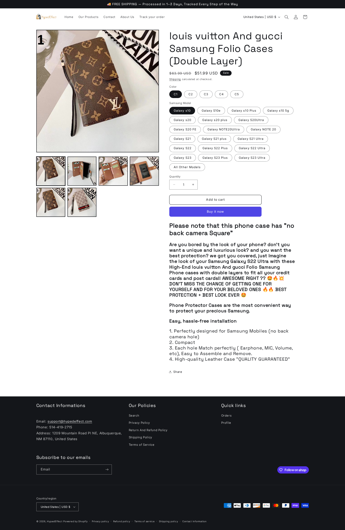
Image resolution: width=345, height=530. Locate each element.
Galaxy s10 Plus (244, 110)
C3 (206, 94)
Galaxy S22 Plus (215, 148)
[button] (286, 17)
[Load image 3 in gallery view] (113, 171)
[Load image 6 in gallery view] (82, 202)
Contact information (194, 521)
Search (134, 415)
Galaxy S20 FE (185, 129)
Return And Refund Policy (148, 430)
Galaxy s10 (182, 110)
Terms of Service (142, 445)
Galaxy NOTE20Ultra (223, 129)
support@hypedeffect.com (70, 421)
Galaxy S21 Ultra (251, 139)
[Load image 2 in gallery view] (82, 171)
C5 (237, 94)
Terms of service (144, 521)
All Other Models (187, 167)
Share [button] (177, 371)
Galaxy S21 (182, 139)
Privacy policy (100, 521)
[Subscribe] (106, 469)
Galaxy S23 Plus (215, 157)
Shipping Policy (140, 437)
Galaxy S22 (182, 148)
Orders (226, 415)
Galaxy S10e (211, 110)
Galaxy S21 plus (214, 139)
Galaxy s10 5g (278, 110)
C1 (175, 94)
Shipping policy (168, 521)
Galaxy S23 (182, 157)
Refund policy (121, 521)
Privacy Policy (139, 423)
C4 (221, 94)
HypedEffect (54, 521)
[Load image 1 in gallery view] (50, 171)
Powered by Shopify (75, 521)
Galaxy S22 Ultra (252, 148)
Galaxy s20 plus (215, 120)
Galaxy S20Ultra (251, 120)
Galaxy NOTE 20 (263, 129)
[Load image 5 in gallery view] (50, 202)
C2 (190, 94)
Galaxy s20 (182, 120)
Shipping (175, 78)
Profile (226, 423)
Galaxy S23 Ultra (252, 157)
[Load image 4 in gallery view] (144, 171)
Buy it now (215, 211)
